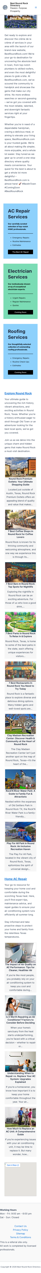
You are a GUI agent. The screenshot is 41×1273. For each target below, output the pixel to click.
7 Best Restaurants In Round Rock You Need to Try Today (20, 686)
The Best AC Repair (20, 252)
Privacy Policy (20, 1230)
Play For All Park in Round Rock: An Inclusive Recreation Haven (20, 846)
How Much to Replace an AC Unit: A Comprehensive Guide (20, 1131)
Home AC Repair (16, 879)
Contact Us (20, 1226)
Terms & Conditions (20, 1237)
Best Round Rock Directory (19, 4)
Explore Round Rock (18, 393)
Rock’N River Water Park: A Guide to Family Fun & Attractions (20, 794)
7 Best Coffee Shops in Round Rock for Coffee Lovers (20, 534)
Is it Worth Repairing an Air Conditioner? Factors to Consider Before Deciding (20, 1020)
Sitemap (20, 1233)
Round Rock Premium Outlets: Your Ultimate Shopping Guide (20, 481)
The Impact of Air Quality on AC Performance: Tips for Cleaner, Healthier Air (20, 967)
